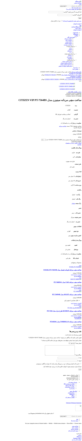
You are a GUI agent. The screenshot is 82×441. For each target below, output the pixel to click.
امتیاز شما (78, 343)
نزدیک (79, 435)
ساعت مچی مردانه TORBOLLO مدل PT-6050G (65, 321)
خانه (80, 72)
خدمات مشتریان (72, 382)
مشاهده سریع (77, 276)
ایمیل (79, 360)
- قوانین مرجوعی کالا (69, 384)
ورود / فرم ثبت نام (73, 430)
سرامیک (69, 51)
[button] (76, 274)
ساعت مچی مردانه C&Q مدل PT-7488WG (67, 282)
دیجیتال (70, 55)
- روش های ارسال (70, 385)
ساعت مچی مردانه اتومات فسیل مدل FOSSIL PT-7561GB (63, 74)
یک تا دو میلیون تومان (66, 63)
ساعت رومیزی (68, 44)
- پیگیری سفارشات (70, 387)
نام (80, 357)
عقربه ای (69, 57)
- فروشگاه (72, 394)
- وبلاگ (73, 395)
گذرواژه (77, 15)
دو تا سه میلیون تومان (66, 64)
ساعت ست (69, 41)
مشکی (73, 203)
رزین (70, 52)
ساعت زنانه (69, 40)
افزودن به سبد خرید (76, 141)
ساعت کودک (68, 43)
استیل (70, 49)
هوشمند (70, 58)
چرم (70, 47)
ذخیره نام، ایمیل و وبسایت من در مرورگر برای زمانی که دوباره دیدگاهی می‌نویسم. (57, 363)
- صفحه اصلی (71, 392)
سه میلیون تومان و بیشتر (65, 66)
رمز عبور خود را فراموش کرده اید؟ (72, 21)
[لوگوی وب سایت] (77, 4)
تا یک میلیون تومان (67, 61)
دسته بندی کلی (71, 37)
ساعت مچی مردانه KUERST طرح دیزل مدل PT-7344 (64, 311)
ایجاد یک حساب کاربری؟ (72, 9)
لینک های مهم (73, 391)
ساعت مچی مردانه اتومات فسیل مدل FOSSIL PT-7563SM (62, 270)
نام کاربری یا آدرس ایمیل (72, 12)
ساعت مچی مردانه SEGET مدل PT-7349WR (66, 294)
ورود (80, 18)
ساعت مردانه (68, 38)
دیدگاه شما (78, 355)
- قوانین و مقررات (70, 397)
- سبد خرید (72, 388)
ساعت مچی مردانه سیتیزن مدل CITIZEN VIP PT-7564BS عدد (62, 139)
